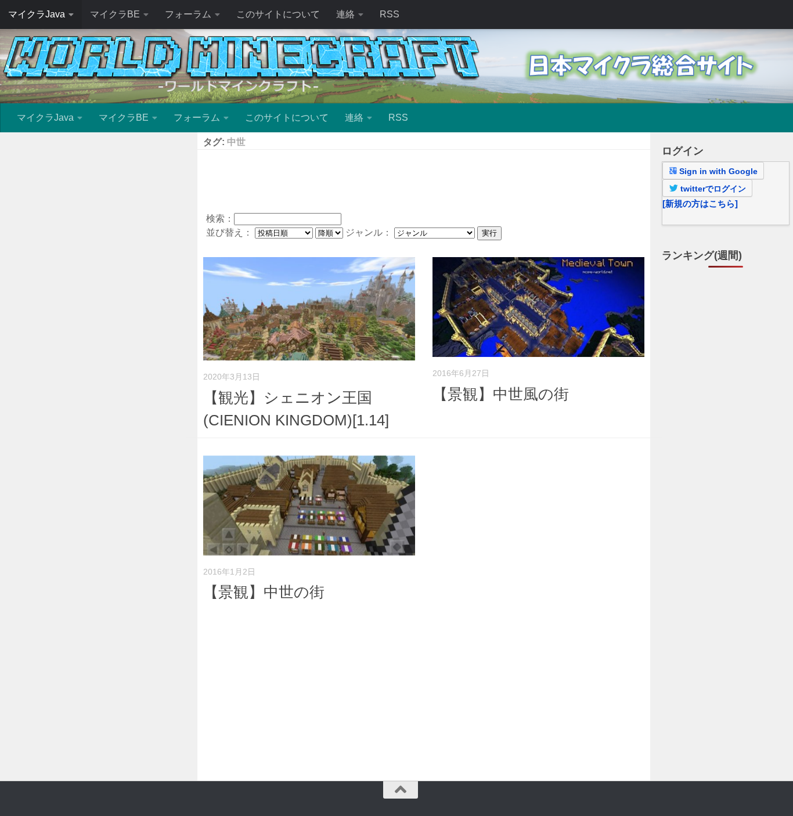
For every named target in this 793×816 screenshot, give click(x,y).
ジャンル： (369, 232)
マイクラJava (36, 14)
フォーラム (188, 14)
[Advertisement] (423, 179)
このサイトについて (278, 14)
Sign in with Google (717, 171)
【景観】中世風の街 (500, 394)
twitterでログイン (712, 188)
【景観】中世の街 (264, 592)
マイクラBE (115, 14)
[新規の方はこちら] (700, 203)
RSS (389, 14)
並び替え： (230, 232)
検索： (220, 218)
